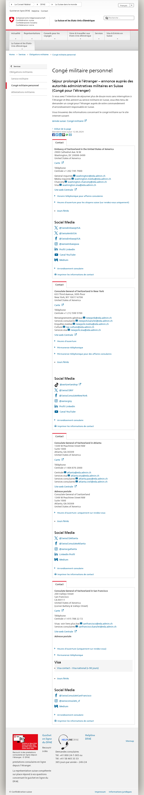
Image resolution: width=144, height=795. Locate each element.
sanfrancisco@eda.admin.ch (98, 623)
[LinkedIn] (60, 134)
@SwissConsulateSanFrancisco (75, 695)
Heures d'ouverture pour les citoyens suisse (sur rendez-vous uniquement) (93, 202)
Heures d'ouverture (66, 341)
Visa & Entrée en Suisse (115, 34)
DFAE (42, 4)
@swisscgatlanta (68, 549)
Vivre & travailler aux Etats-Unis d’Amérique (80, 34)
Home (12, 54)
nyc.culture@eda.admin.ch (80, 327)
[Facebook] (53, 134)
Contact (58, 142)
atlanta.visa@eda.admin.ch (85, 475)
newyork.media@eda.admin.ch (92, 324)
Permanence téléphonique (70, 655)
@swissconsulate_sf (69, 700)
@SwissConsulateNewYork (73, 395)
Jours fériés (63, 210)
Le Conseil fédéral (23, 4)
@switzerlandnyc (69, 384)
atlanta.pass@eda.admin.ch (93, 478)
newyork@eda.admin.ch (99, 317)
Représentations (32, 33)
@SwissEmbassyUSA (69, 227)
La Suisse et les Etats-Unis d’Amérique (21, 44)
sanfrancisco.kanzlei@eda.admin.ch (97, 626)
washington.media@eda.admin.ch (93, 178)
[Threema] (64, 134)
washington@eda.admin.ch (90, 175)
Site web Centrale (64, 189)
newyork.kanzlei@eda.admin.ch (96, 320)
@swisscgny (65, 401)
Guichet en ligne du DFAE (47, 739)
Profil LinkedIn (67, 249)
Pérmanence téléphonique (70, 347)
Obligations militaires (38, 54)
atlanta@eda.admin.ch (79, 472)
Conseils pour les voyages (52, 34)
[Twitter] (57, 134)
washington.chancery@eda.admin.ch (87, 181)
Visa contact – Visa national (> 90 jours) (78, 668)
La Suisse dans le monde (66, 4)
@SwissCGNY (66, 390)
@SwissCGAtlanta (68, 538)
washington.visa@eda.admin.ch (79, 185)
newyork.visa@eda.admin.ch (86, 330)
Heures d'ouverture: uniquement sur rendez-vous (81, 512)
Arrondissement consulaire (70, 268)
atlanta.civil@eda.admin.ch (93, 481)
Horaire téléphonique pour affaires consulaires (80, 196)
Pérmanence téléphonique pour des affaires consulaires (84, 354)
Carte (57, 163)
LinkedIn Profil (67, 554)
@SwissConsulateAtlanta (72, 543)
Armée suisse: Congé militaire (67, 121)
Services (99, 33)
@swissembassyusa (69, 243)
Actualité (15, 33)
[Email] (70, 134)
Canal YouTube (68, 254)
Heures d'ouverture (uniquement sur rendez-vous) (81, 648)
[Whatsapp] (67, 134)
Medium (63, 260)
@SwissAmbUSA (68, 233)
